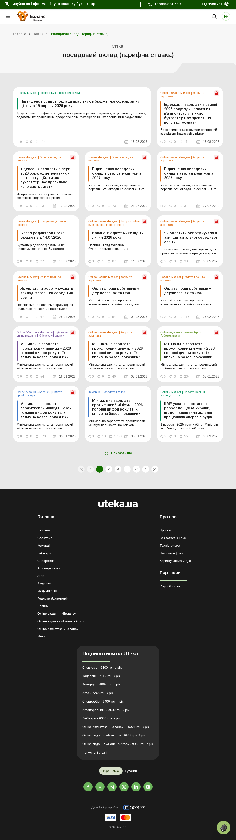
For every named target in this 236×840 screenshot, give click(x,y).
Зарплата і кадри (114, 392)
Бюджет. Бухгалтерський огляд (60, 93)
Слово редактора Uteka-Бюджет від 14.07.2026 (43, 235)
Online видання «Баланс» (34, 392)
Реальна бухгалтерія (52, 598)
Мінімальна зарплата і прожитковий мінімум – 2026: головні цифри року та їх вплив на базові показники (46, 351)
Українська (111, 771)
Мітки (41, 636)
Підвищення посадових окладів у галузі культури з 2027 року (116, 174)
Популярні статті (94, 752)
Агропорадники (48, 568)
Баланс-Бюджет (27, 157)
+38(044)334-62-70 (168, 4)
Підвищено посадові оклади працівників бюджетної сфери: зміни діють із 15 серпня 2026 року (80, 104)
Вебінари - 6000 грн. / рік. (101, 718)
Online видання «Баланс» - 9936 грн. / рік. (114, 735)
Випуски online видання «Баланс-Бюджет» (114, 223)
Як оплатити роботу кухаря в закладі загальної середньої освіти (190, 238)
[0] (223, 827)
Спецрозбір (46, 561)
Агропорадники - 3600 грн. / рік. (106, 710)
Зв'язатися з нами (173, 538)
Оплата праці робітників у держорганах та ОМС (115, 291)
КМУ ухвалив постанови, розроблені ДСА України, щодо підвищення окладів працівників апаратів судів (188, 410)
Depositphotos (170, 586)
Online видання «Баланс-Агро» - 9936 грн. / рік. (118, 744)
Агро (40, 576)
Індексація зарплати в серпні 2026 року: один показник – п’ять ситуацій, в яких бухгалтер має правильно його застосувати (190, 113)
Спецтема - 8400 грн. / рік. (102, 667)
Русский (131, 771)
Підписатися (212, 4)
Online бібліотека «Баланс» (35, 332)
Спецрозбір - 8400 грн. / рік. (103, 701)
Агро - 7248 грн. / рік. (98, 693)
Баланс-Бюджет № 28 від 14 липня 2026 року (118, 235)
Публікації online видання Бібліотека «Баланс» (42, 334)
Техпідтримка (170, 545)
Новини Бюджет (27, 93)
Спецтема (45, 538)
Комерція (94, 392)
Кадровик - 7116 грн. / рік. (101, 676)
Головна (43, 530)
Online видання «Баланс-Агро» (181, 332)
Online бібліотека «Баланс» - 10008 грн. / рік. (116, 727)
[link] (82, 117)
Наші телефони (171, 553)
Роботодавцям (170, 335)
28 (137, 469)
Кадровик (44, 583)
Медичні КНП (47, 591)
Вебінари (44, 553)
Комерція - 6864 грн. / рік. (101, 684)
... (127, 469)
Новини (43, 606)
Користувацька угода (175, 561)
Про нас (166, 530)
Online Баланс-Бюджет (175, 93)
